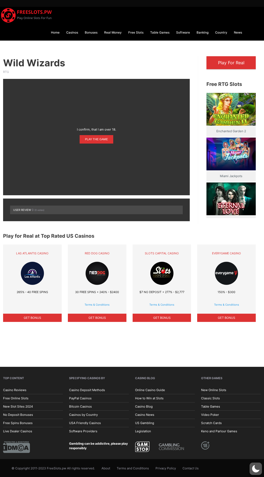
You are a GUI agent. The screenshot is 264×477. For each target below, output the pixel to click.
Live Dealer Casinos (17, 431)
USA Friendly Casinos (85, 423)
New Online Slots (213, 390)
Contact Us (191, 468)
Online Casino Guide (150, 390)
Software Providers (83, 431)
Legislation (143, 431)
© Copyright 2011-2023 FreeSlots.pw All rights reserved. (53, 468)
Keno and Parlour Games (219, 431)
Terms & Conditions (97, 304)
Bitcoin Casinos (80, 406)
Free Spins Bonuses (18, 423)
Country (221, 32)
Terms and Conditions (133, 468)
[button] (256, 469)
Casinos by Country (83, 415)
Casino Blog (144, 406)
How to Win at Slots (149, 398)
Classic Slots (210, 398)
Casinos (72, 32)
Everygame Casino (226, 253)
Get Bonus (32, 317)
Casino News (144, 415)
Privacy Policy (166, 468)
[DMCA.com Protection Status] (16, 447)
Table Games (160, 32)
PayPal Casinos (80, 398)
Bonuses (91, 32)
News (238, 32)
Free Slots (136, 32)
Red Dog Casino (97, 253)
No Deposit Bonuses (18, 415)
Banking (203, 32)
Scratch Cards (211, 423)
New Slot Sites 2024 (18, 406)
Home (55, 32)
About (105, 468)
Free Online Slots (15, 398)
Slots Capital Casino (162, 253)
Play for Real (231, 62)
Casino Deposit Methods (87, 390)
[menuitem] (55, 32)
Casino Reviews (14, 390)
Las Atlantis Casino (32, 253)
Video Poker (210, 415)
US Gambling (144, 423)
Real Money (113, 32)
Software (183, 32)
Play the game (96, 139)
